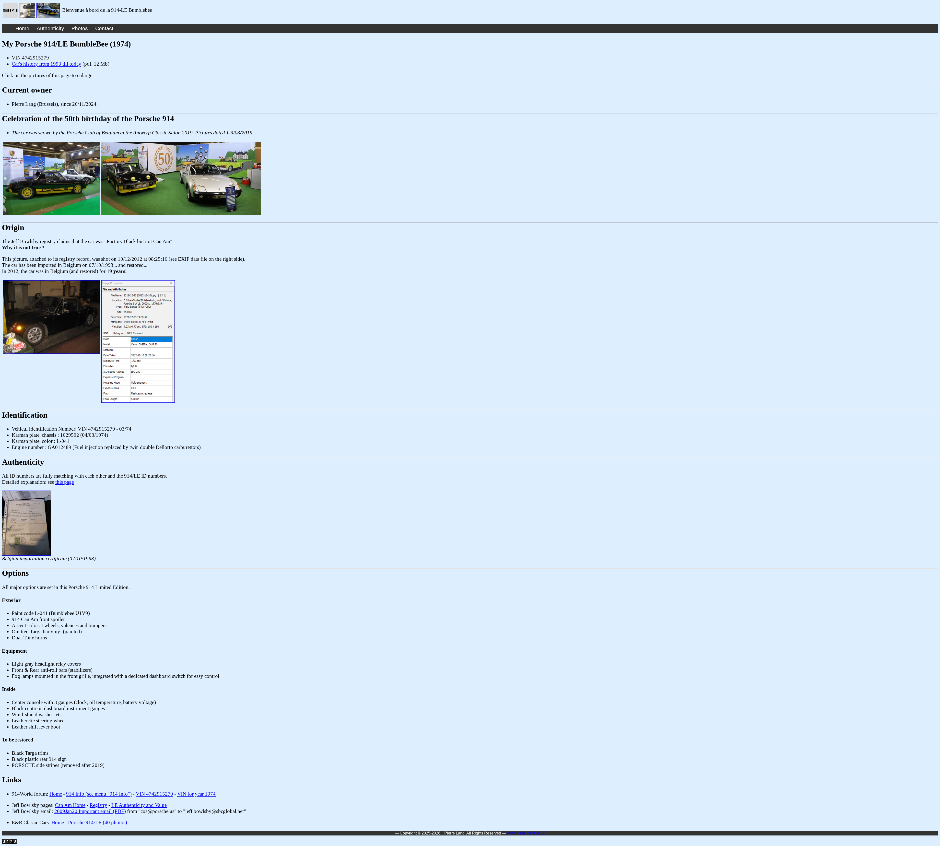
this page (64, 482)
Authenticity (50, 28)
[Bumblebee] (10, 10)
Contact (104, 28)
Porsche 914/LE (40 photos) (97, 822)
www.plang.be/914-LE (526, 833)
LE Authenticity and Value (139, 805)
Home (22, 28)
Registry (98, 805)
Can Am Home (70, 805)
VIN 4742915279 (154, 794)
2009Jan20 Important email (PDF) (90, 811)
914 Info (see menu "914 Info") (99, 794)
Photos (79, 28)
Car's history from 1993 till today (46, 64)
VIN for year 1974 (196, 794)
